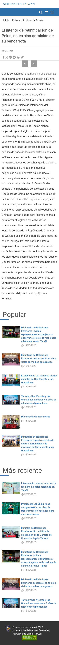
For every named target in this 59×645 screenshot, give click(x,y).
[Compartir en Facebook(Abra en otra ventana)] (3, 57)
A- (25, 63)
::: (3, 1)
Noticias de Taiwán (33, 20)
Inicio (6, 20)
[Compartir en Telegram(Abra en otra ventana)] (14, 57)
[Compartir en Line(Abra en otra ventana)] (10, 57)
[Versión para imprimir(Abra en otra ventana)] (18, 57)
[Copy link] (22, 57)
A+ (34, 63)
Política (16, 20)
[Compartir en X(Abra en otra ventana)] (6, 57)
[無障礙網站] (29, 637)
